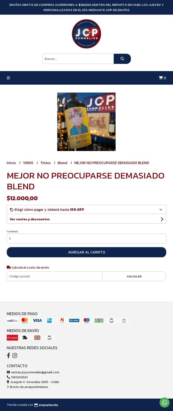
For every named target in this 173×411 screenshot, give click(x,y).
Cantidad (12, 231)
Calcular (134, 276)
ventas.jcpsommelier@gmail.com (34, 372)
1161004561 (19, 377)
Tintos (46, 162)
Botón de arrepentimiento (28, 386)
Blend (63, 162)
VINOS (28, 162)
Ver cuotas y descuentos (30, 219)
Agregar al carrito (86, 252)
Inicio (12, 162)
